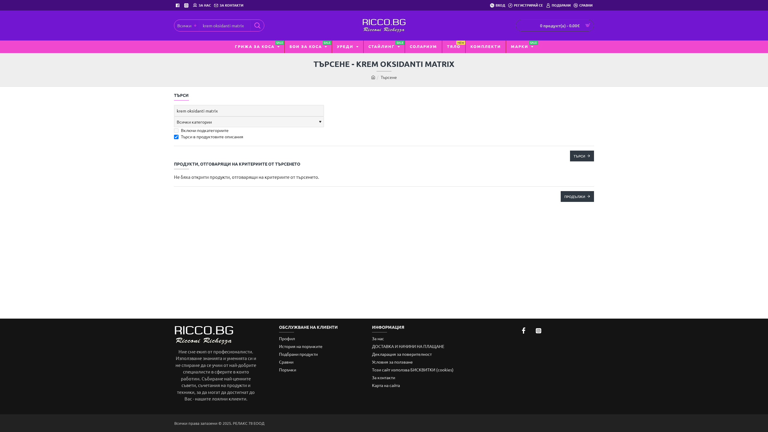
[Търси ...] (257, 25)
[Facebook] (178, 5)
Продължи (574, 196)
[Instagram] (187, 5)
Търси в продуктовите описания (211, 136)
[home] (373, 77)
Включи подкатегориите (204, 130)
